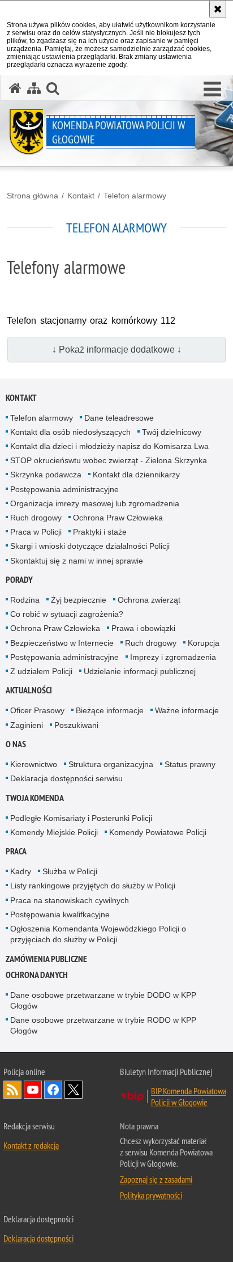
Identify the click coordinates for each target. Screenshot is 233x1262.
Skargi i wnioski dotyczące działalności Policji (90, 545)
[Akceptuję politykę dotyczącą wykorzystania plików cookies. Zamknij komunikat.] (217, 9)
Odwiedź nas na (33, 1090)
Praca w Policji (36, 531)
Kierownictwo (33, 764)
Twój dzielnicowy (171, 432)
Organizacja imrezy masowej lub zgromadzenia (94, 503)
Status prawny (190, 764)
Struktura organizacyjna (110, 764)
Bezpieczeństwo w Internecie (62, 642)
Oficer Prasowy (37, 710)
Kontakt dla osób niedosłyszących (70, 432)
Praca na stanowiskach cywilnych (69, 900)
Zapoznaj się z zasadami (156, 1179)
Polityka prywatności (151, 1195)
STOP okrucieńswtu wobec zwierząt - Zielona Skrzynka (108, 460)
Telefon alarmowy (134, 195)
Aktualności (29, 690)
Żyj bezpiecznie (78, 599)
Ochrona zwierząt (149, 599)
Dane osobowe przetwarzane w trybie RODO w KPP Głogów (103, 1025)
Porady (19, 580)
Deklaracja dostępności (38, 1238)
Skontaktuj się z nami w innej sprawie (76, 560)
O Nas (16, 744)
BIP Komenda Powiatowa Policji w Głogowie (188, 1096)
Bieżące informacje (110, 710)
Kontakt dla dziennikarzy (136, 474)
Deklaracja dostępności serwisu (66, 778)
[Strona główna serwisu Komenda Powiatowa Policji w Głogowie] (15, 88)
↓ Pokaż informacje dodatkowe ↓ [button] (117, 349)
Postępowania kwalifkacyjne (60, 914)
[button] (52, 88)
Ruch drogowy (36, 517)
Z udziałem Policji (41, 671)
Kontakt (80, 195)
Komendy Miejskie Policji (54, 832)
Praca (16, 851)
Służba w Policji (69, 871)
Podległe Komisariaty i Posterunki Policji (81, 818)
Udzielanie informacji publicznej (140, 671)
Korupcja (203, 642)
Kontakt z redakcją (31, 1145)
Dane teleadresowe (119, 417)
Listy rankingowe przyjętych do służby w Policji (92, 885)
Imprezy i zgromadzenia (173, 657)
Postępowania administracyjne (64, 489)
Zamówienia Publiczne (46, 959)
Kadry (20, 871)
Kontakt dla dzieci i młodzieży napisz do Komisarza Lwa (109, 446)
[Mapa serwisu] (34, 88)
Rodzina (25, 599)
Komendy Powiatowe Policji (157, 832)
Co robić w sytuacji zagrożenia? (66, 614)
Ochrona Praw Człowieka (118, 517)
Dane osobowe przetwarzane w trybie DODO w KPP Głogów (103, 1000)
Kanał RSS (12, 1090)
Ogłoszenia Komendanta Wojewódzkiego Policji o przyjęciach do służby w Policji (98, 934)
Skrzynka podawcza (45, 474)
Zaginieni (26, 725)
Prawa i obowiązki (143, 628)
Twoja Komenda (35, 798)
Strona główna (32, 195)
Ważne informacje (187, 710)
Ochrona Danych (37, 975)
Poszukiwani (76, 725)
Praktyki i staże (100, 531)
